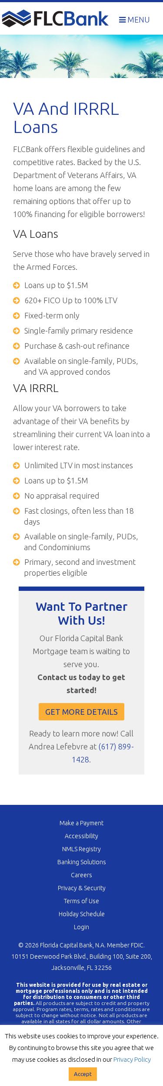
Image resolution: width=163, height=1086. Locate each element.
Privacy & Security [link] (82, 888)
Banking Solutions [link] (81, 862)
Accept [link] (83, 1074)
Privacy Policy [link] (132, 1059)
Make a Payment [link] (81, 823)
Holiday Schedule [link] (82, 914)
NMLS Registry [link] (81, 849)
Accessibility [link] (81, 836)
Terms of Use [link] (81, 901)
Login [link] (81, 927)
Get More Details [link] (81, 711)
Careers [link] (81, 875)
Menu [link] (138, 19)
